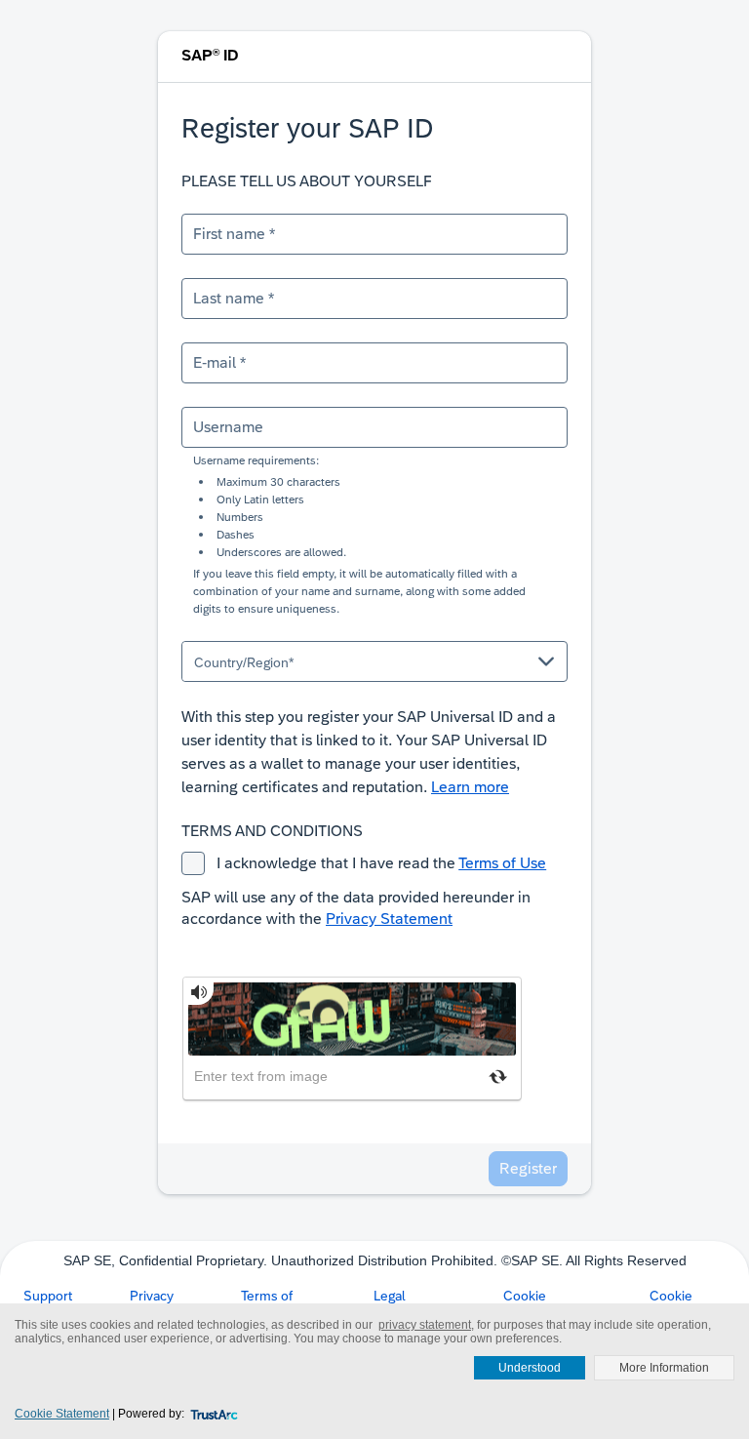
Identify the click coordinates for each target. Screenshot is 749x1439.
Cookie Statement (62, 1413)
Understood (529, 1368)
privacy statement (424, 1325)
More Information (664, 1368)
